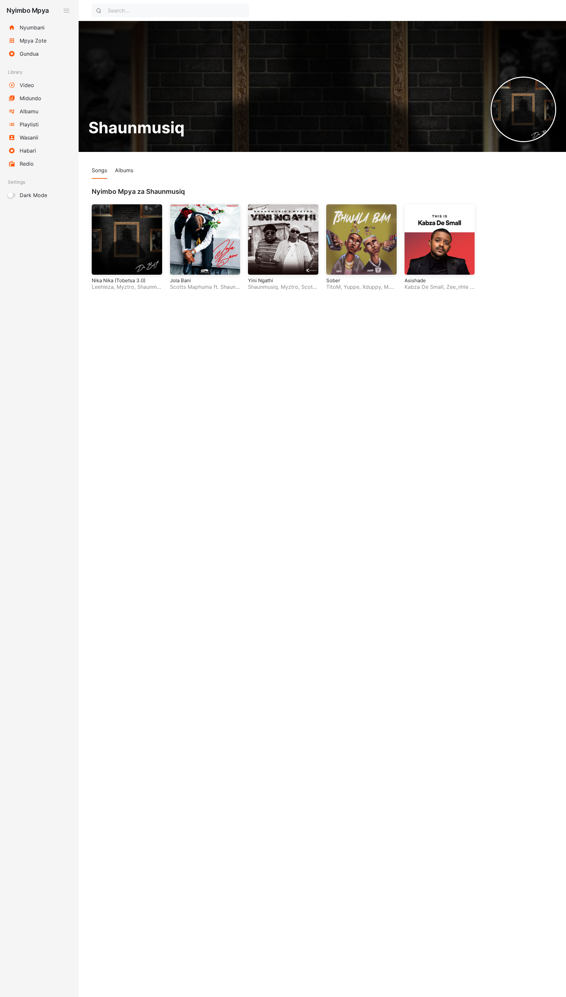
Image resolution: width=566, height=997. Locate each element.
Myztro (125, 287)
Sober (333, 280)
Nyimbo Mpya (28, 10)
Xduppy (371, 287)
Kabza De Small (424, 287)
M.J (388, 287)
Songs (99, 170)
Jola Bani (180, 280)
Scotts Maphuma (191, 287)
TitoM (333, 287)
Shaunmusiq (263, 287)
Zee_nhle (457, 287)
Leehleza (103, 287)
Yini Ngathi (260, 280)
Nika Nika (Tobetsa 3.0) (118, 280)
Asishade (415, 280)
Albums (124, 170)
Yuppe (351, 287)
